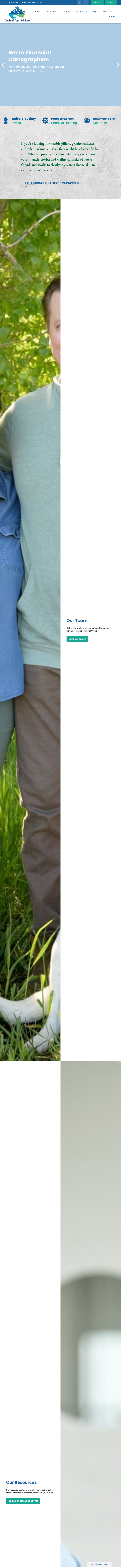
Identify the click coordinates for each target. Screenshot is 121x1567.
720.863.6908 (12, 2)
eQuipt (111, 2)
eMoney (97, 2)
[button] (37, 11)
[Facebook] (86, 2)
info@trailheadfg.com (33, 2)
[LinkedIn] (79, 2)
